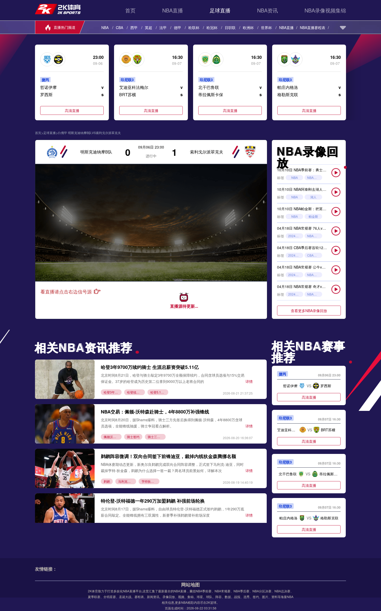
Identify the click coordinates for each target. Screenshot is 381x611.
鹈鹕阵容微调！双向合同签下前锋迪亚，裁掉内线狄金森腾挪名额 (168, 456)
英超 (148, 27)
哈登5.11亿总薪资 (159, 392)
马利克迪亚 (126, 481)
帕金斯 (313, 216)
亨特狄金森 (149, 481)
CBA (119, 27)
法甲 (163, 27)
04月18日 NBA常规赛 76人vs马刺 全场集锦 (312, 228)
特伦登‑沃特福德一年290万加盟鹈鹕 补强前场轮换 (153, 500)
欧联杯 (193, 27)
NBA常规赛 (314, 236)
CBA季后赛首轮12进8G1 (314, 255)
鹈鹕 (107, 481)
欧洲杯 (248, 27)
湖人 (313, 197)
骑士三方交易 (157, 436)
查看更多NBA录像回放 (309, 310)
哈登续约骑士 (136, 392)
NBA (105, 27)
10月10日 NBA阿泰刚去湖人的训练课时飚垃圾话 (316, 189)
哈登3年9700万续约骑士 (113, 392)
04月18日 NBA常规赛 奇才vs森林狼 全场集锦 (313, 286)
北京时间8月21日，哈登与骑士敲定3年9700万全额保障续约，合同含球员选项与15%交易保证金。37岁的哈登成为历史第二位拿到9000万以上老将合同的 (172, 378)
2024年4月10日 (295, 294)
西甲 (134, 27)
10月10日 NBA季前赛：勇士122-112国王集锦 (314, 169)
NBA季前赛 (314, 177)
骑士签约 (133, 436)
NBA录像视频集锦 (325, 10)
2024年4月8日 (295, 236)
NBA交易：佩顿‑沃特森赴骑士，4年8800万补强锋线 (155, 411)
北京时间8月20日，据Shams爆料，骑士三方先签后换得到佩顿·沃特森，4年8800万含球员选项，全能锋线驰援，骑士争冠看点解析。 (171, 422)
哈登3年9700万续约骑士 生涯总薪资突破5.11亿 (150, 367)
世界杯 (266, 27)
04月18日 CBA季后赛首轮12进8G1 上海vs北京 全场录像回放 (326, 247)
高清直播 (72, 110)
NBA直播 (172, 10)
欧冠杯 (212, 27)
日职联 (230, 27)
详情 (249, 381)
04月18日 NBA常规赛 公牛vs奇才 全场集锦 (312, 267)
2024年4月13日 (295, 274)
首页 (130, 10)
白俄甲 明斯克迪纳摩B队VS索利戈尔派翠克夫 (89, 132)
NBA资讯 (267, 10)
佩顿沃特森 (111, 436)
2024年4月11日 (295, 255)
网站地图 (190, 584)
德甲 (177, 27)
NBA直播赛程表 (312, 27)
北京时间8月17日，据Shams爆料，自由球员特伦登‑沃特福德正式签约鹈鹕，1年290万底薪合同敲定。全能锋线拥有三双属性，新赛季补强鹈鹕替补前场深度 (172, 511)
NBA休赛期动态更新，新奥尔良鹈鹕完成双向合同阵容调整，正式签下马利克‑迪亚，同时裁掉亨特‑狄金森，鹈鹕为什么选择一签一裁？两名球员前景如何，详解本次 (172, 467)
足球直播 (220, 10)
